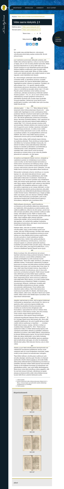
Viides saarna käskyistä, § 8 (30, 27)
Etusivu (7, 7)
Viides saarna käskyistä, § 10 (31, 30)
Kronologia (29, 7)
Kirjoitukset (17, 7)
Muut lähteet (51, 7)
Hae (12, 9)
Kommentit (40, 7)
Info (6, 9)
